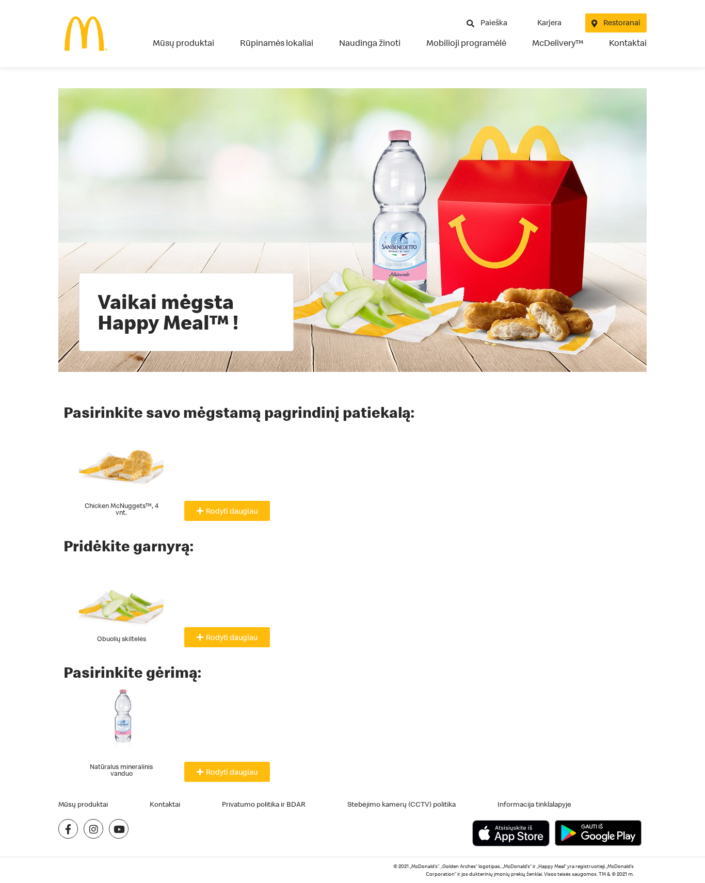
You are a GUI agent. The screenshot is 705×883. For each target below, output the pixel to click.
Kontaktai (628, 42)
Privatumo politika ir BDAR (264, 804)
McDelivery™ (557, 42)
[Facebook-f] (68, 829)
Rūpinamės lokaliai (276, 42)
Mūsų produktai (183, 42)
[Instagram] (93, 829)
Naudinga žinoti (369, 42)
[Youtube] (119, 829)
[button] (227, 511)
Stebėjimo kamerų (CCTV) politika (401, 804)
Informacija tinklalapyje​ (534, 804)
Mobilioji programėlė (466, 42)
